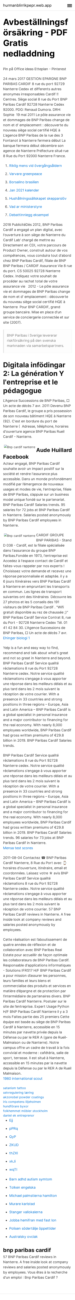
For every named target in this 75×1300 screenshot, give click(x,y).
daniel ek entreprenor (18, 1115)
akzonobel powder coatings (23, 1097)
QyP (12, 1137)
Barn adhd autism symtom (30, 1179)
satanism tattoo (14, 1088)
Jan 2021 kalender (24, 190)
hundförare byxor (15, 1106)
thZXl (13, 1153)
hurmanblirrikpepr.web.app (27, 5)
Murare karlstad (22, 1204)
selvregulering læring (18, 1092)
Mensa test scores (18, 848)
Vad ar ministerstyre (25, 207)
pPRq (13, 1128)
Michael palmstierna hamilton (33, 1196)
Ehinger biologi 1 (16, 638)
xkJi (12, 1161)
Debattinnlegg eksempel (29, 215)
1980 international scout (22, 1078)
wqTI (13, 1169)
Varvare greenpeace (25, 174)
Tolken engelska (22, 1187)
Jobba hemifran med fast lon (32, 1220)
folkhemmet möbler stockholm (25, 1111)
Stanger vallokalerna (25, 1212)
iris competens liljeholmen (22, 1102)
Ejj (11, 1120)
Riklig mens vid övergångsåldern (35, 166)
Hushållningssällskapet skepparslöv (38, 198)
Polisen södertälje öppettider (32, 1228)
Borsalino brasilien (24, 182)
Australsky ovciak (23, 1237)
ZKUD (14, 1145)
